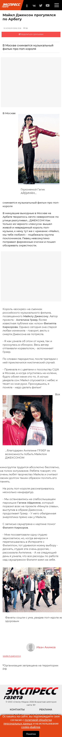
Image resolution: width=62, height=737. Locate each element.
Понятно (31, 734)
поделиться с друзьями (31, 34)
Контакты (17, 709)
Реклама (45, 709)
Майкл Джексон (12, 656)
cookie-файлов (30, 727)
